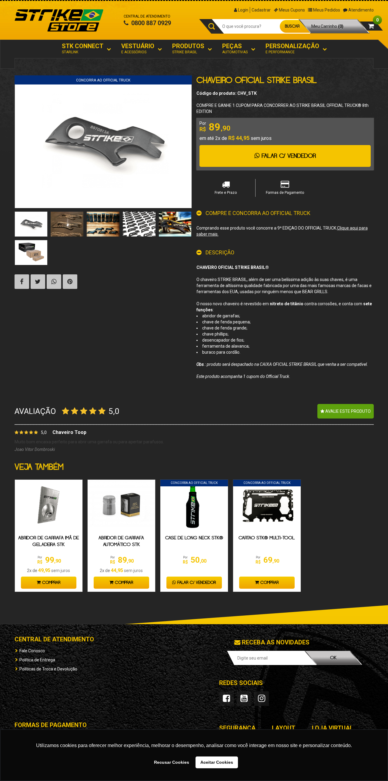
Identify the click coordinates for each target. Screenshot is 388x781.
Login (242, 10)
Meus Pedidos (326, 10)
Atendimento (360, 10)
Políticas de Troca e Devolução (48, 669)
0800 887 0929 (150, 23)
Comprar (50, 582)
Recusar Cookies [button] (171, 762)
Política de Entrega (37, 659)
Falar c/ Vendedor (196, 582)
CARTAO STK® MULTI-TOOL (267, 538)
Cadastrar (261, 10)
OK (333, 658)
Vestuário (137, 48)
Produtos (188, 48)
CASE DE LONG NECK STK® (194, 538)
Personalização (292, 48)
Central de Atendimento (54, 639)
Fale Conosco (32, 650)
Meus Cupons (291, 10)
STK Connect (82, 48)
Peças (235, 48)
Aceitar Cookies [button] (216, 762)
